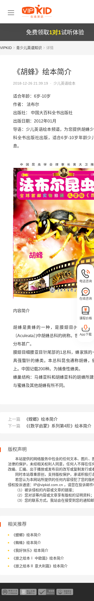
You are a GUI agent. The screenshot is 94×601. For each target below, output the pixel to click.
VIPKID (6, 48)
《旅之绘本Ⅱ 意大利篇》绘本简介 (40, 566)
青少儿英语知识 (29, 48)
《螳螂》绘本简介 (41, 419)
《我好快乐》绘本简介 (30, 550)
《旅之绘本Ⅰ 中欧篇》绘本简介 (38, 558)
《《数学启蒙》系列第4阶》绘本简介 (57, 426)
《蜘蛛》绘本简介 (26, 543)
